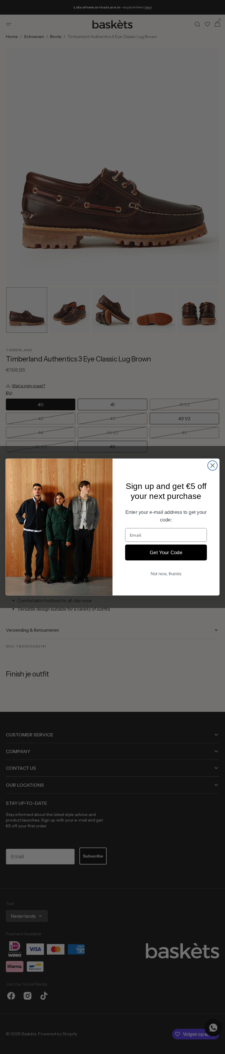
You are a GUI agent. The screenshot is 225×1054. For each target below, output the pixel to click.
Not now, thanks (166, 573)
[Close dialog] (212, 465)
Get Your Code (166, 552)
